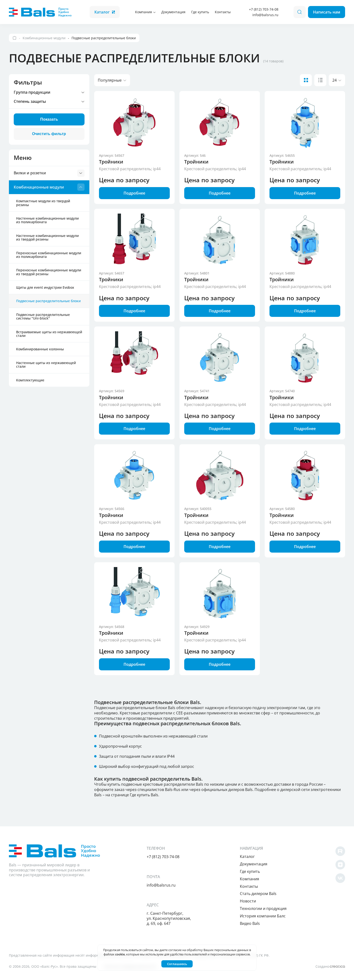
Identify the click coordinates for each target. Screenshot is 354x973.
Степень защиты (30, 101)
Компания (143, 12)
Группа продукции (32, 92)
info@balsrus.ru (265, 15)
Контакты (223, 12)
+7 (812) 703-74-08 (263, 9)
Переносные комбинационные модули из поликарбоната (48, 255)
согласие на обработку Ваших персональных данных (208, 950)
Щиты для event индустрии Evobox (45, 287)
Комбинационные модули (39, 187)
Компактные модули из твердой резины (43, 203)
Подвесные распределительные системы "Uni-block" (43, 316)
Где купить (200, 12)
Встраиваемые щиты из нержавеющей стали (49, 334)
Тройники (111, 161)
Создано (322, 966)
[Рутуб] (340, 851)
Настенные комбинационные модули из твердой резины (47, 237)
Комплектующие (30, 380)
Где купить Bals (144, 794)
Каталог (102, 12)
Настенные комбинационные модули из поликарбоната (47, 220)
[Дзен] (340, 864)
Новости (248, 901)
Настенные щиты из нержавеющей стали (46, 364)
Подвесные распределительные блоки (48, 301)
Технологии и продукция (263, 908)
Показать (49, 119)
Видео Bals (250, 923)
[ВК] (340, 878)
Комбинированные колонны (40, 349)
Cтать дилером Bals (258, 893)
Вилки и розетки (30, 173)
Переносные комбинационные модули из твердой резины (48, 272)
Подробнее (134, 193)
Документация (173, 12)
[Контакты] (15, 38)
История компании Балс (263, 916)
